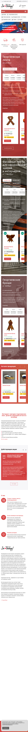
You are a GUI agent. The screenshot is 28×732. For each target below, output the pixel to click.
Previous (23, 450)
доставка (7, 44)
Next (26, 450)
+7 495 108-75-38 (7, 1)
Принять (5, 728)
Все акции (14, 483)
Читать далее (4, 439)
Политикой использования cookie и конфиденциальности (10, 724)
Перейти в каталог (8, 148)
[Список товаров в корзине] (23, 7)
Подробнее (5, 108)
